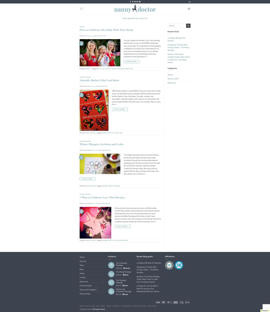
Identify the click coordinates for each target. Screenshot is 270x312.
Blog (81, 269)
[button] (189, 1)
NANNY (127, 69)
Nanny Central (85, 77)
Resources (172, 83)
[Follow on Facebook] (130, 2)
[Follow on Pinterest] (139, 2)
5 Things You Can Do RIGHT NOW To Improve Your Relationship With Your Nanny (148, 288)
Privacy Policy (85, 294)
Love (115, 240)
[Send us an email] (137, 2)
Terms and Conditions (88, 290)
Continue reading (132, 61)
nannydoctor (101, 36)
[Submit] (188, 26)
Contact (83, 278)
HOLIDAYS (120, 69)
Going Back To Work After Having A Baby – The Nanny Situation (178, 47)
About (82, 257)
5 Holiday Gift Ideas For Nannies (177, 39)
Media (82, 273)
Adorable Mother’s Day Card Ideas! (99, 80)
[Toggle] (103, 281)
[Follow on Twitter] (135, 2)
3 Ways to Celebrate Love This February (102, 197)
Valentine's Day (123, 240)
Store (82, 265)
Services (83, 261)
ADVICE (108, 69)
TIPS (131, 69)
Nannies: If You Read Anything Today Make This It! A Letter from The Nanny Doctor (179, 58)
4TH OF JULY (101, 69)
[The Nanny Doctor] (135, 9)
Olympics (117, 186)
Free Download (85, 286)
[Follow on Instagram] (132, 2)
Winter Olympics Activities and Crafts (102, 144)
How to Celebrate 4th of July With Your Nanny (106, 30)
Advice (82, 26)
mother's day (118, 133)
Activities (105, 133)
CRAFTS (114, 69)
